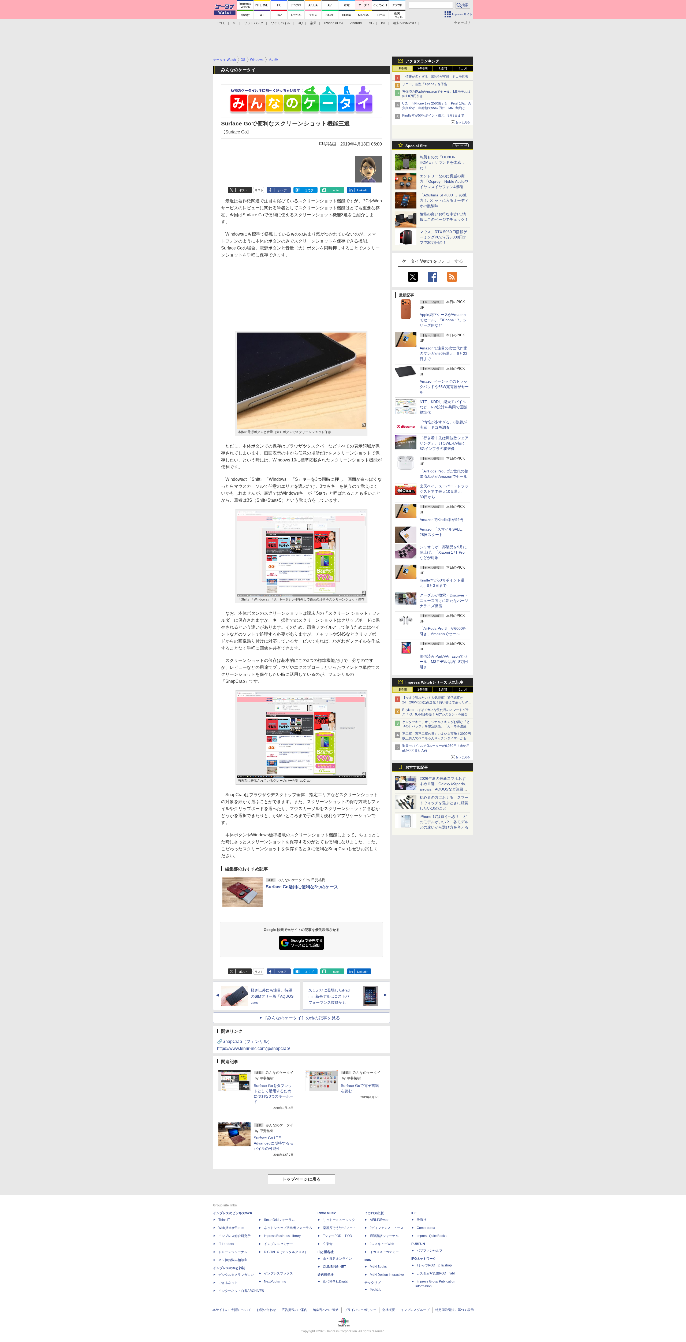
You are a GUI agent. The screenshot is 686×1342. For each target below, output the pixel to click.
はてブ (309, 190)
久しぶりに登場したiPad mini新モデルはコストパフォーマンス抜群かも (329, 996)
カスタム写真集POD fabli (436, 1273)
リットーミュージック (339, 1220)
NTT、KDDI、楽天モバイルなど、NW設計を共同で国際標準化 (443, 407)
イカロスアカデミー (384, 1252)
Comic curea (426, 1228)
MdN (367, 1260)
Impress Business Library (282, 1236)
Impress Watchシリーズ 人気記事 (434, 682)
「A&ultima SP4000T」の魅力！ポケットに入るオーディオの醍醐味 (444, 200)
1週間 (443, 68)
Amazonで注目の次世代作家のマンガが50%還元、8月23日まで (443, 353)
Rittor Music (327, 1213)
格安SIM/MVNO (404, 23)
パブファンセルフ (429, 1250)
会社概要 (388, 1310)
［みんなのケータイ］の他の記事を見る (301, 1018)
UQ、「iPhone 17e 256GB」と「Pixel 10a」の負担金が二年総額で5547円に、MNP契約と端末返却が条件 (436, 108)
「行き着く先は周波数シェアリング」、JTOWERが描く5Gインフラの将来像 (444, 443)
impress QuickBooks (431, 1236)
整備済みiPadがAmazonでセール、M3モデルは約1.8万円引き (444, 661)
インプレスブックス (278, 1273)
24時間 (422, 68)
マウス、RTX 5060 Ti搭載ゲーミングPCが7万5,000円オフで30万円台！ (443, 237)
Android (356, 23)
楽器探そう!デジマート (339, 1228)
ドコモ (220, 23)
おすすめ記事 (416, 767)
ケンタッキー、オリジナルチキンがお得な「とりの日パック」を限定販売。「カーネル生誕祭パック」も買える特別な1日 (436, 726)
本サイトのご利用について (231, 1310)
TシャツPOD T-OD (337, 1236)
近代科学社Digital (335, 1281)
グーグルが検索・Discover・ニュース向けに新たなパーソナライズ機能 (444, 600)
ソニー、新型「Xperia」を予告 (424, 84)
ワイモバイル (280, 23)
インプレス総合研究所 (234, 1236)
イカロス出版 (374, 1213)
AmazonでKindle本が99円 (441, 519)
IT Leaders (226, 1244)
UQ (300, 23)
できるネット (228, 1283)
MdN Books (378, 1267)
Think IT (224, 1220)
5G (371, 23)
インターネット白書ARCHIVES (241, 1291)
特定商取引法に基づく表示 (454, 1310)
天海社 (421, 1220)
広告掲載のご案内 (294, 1310)
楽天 (313, 23)
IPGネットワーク (423, 1259)
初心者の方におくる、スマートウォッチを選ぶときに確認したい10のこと (444, 802)
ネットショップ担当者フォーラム (288, 1228)
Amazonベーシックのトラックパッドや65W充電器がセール (444, 386)
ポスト (243, 190)
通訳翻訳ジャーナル (384, 1236)
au (235, 23)
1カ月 (463, 68)
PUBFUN (418, 1244)
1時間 (402, 68)
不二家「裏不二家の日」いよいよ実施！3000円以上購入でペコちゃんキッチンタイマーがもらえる (436, 738)
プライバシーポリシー (360, 1310)
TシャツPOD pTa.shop (434, 1265)
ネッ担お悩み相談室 (232, 1260)
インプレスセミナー (278, 1244)
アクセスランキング (422, 61)
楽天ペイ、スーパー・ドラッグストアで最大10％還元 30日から (444, 491)
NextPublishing (275, 1281)
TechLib (375, 1289)
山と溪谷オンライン (337, 1259)
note (336, 190)
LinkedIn (362, 190)
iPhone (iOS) (333, 23)
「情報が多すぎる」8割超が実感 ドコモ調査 (435, 77)
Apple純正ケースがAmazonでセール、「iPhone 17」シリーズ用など (443, 319)
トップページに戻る (301, 1179)
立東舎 (328, 1244)
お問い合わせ (266, 1310)
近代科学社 (326, 1275)
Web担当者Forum (231, 1228)
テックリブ (372, 1283)
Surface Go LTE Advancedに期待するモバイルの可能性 (273, 1143)
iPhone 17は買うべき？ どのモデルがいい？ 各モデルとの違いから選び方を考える (444, 821)
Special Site (416, 146)
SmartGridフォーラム (279, 1220)
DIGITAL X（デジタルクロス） (286, 1252)
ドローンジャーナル (232, 1252)
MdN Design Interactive (387, 1275)
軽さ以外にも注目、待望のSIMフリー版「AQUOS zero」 (272, 996)
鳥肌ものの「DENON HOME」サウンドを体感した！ (442, 162)
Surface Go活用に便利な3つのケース (302, 887)
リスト (259, 190)
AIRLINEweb (379, 1220)
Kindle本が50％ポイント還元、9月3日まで (433, 115)
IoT (383, 23)
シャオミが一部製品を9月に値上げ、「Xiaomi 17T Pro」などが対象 (444, 552)
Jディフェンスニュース (387, 1228)
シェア (282, 190)
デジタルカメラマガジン (236, 1275)
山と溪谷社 (326, 1252)
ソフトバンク (253, 23)
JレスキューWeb (382, 1244)
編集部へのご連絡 (326, 1310)
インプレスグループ (415, 1310)
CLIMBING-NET (334, 1267)
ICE (414, 1213)
